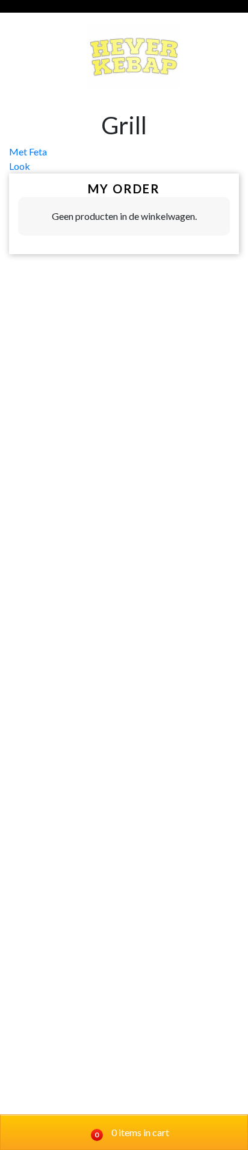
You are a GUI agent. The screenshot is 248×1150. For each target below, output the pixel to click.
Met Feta (28, 151)
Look (19, 166)
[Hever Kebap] (134, 57)
